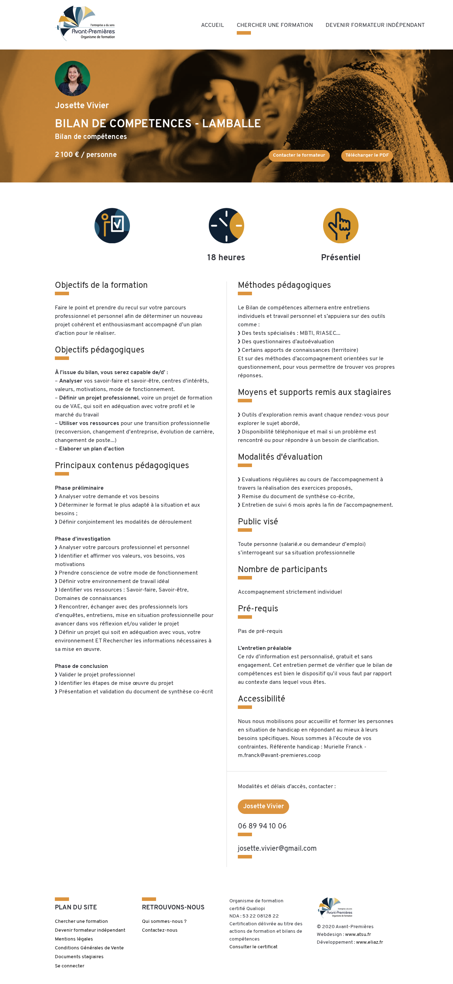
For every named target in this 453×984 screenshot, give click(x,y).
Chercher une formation (275, 25)
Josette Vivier (263, 807)
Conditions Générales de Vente (89, 948)
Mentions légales (74, 939)
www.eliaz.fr (369, 942)
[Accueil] (85, 23)
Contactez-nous (160, 930)
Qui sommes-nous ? (164, 921)
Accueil (212, 25)
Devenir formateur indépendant (375, 25)
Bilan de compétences (91, 137)
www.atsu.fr (358, 934)
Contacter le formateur (299, 155)
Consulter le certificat (253, 947)
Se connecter (69, 966)
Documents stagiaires (79, 957)
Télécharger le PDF (367, 155)
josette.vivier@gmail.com (277, 848)
